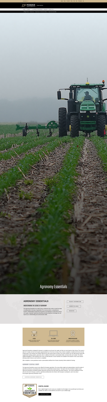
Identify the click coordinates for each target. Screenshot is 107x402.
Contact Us (50, 9)
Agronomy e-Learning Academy (41, 11)
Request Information (75, 301)
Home (24, 9)
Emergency (80, 1)
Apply (62, 1)
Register (45, 9)
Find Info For (25, 1)
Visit (74, 1)
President (68, 1)
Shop (71, 1)
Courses (28, 9)
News (65, 1)
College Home (26, 11)
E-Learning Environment (37, 9)
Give (76, 1)
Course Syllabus (74, 306)
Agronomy (32, 11)
